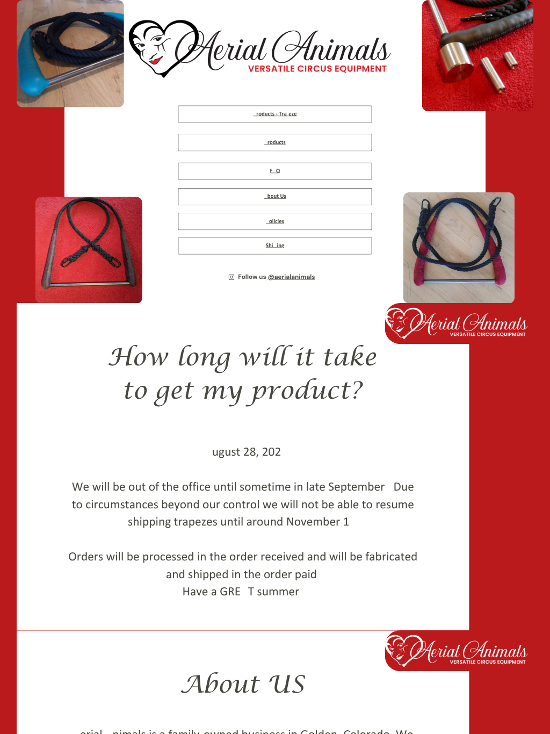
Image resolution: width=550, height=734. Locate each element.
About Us (275, 196)
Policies (275, 221)
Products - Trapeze (274, 114)
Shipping (275, 246)
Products (275, 143)
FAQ (275, 171)
